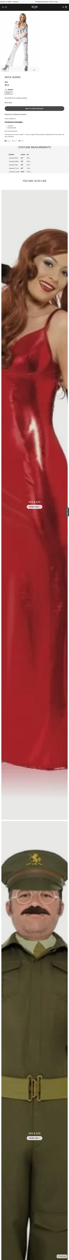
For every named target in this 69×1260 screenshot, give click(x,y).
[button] (6, 7)
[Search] (3, 7)
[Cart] (66, 7)
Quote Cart (67, 512)
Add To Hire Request (34, 108)
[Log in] (63, 7)
